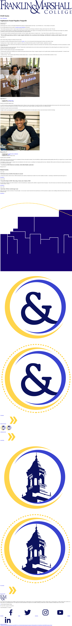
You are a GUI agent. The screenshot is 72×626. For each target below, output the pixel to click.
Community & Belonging (32, 625)
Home (1, 18)
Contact (13, 625)
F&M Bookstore (9, 625)
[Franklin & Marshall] (36, 13)
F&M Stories (5, 18)
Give (4, 625)
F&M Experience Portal (48, 625)
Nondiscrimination (25, 625)
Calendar (1, 625)
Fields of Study (42, 625)
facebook (1, 615)
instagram (36, 615)
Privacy (37, 625)
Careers (6, 625)
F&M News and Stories (18, 625)
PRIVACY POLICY (3, 624)
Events (39, 625)
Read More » (2, 177)
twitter (19, 615)
